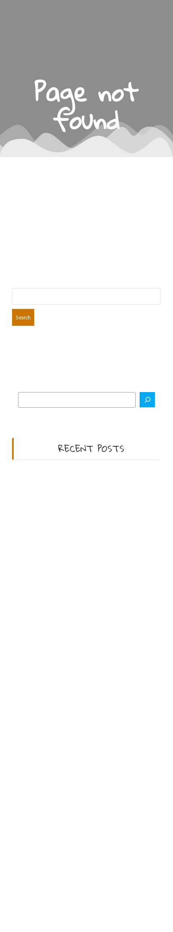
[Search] (147, 399)
